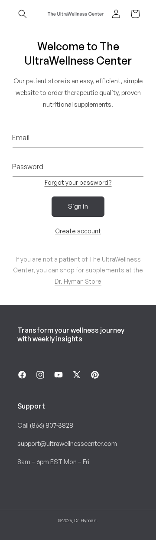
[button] (22, 13)
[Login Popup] (116, 14)
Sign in (78, 206)
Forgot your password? (78, 182)
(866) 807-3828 (51, 425)
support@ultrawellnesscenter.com (67, 443)
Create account (78, 231)
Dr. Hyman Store (78, 281)
